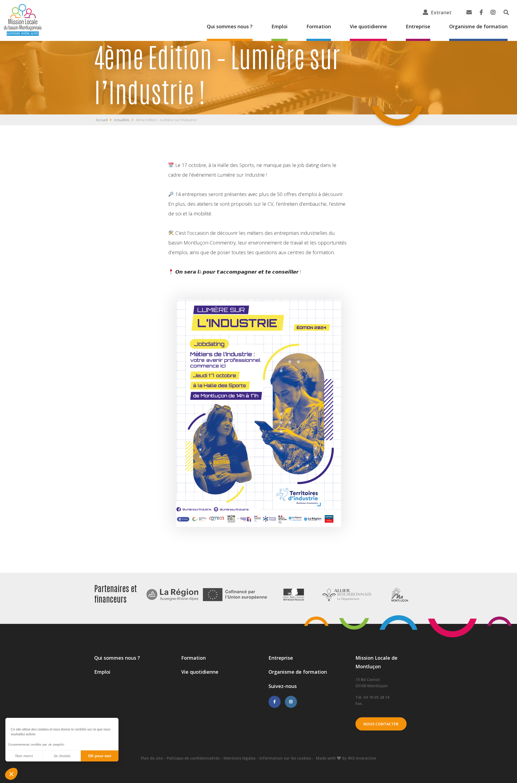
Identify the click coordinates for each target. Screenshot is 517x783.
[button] (11, 773)
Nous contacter (381, 723)
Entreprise (418, 26)
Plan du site (152, 758)
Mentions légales (239, 758)
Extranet (441, 12)
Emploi (279, 26)
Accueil (102, 119)
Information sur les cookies (285, 758)
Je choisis (62, 756)
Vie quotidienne (368, 26)
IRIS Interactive (362, 758)
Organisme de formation (478, 26)
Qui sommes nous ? (230, 26)
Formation (318, 26)
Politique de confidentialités (193, 758)
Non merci (24, 756)
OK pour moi (99, 756)
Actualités (122, 119)
